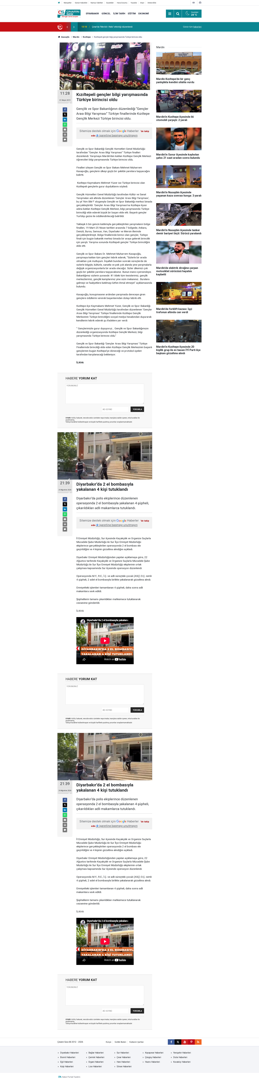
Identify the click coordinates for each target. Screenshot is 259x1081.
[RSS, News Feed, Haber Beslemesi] (198, 1042)
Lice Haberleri (95, 1066)
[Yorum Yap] (65, 139)
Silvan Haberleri (124, 1066)
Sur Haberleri (123, 1052)
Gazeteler (110, 3)
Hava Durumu (122, 3)
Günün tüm (192, 27)
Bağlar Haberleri (96, 1052)
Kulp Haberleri (67, 1066)
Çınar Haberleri (124, 1057)
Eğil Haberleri (66, 1062)
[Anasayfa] (58, 3)
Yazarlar (134, 3)
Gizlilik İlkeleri (120, 1042)
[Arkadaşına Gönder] (65, 129)
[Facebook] (65, 109)
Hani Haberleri (123, 1062)
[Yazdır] (65, 134)
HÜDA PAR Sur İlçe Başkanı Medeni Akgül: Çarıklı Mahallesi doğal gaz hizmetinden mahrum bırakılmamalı (124, 27)
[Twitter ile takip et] (178, 1042)
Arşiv (142, 3)
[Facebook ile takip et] (171, 1042)
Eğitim (132, 13)
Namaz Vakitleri (97, 3)
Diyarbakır (92, 13)
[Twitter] (65, 114)
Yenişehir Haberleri (182, 1052)
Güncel (106, 13)
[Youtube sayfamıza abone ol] (184, 1042)
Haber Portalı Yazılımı (71, 1077)
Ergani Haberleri (95, 1062)
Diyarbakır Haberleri (69, 1052)
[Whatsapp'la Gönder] (65, 124)
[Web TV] (193, 2)
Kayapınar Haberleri (154, 1052)
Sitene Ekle (152, 3)
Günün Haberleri (81, 3)
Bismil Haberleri (67, 1057)
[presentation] (67, 26)
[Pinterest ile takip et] (191, 1042)
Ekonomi (143, 13)
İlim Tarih (119, 13)
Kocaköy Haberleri (181, 1062)
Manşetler (67, 3)
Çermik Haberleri (96, 1057)
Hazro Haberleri (152, 1062)
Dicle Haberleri (180, 1057)
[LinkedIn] (65, 119)
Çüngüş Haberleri (153, 1057)
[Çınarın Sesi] (69, 13)
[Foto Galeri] (200, 2)
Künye (108, 1042)
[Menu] (169, 13)
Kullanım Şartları (137, 1042)
